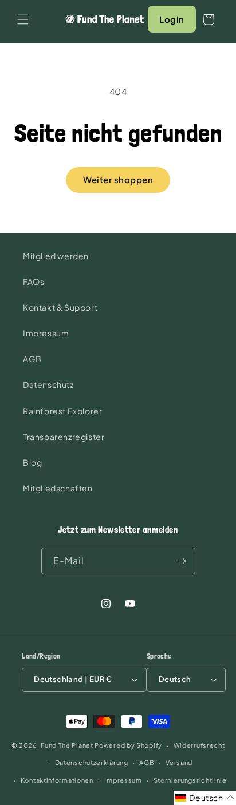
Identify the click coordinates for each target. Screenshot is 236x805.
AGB (32, 359)
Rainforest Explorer (62, 411)
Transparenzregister (63, 436)
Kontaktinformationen (57, 780)
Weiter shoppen (118, 179)
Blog (32, 462)
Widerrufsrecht (199, 745)
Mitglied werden (56, 256)
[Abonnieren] (182, 561)
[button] (23, 19)
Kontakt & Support (60, 307)
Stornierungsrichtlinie (190, 780)
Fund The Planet (67, 745)
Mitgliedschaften (58, 488)
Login (171, 19)
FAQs (33, 281)
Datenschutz (48, 384)
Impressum (46, 333)
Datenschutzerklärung (91, 762)
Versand (179, 762)
